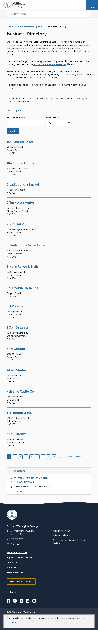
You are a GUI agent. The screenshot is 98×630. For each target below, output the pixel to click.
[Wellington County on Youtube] (34, 601)
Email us (15, 544)
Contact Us (12, 562)
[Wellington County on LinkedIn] (27, 601)
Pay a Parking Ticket (17, 552)
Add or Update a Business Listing (49, 64)
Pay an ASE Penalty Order (19, 557)
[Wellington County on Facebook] (8, 601)
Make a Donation (15, 572)
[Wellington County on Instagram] (15, 601)
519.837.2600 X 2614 (24, 482)
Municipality (52, 117)
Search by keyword (16, 117)
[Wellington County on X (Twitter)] (21, 601)
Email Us (18, 491)
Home (10, 26)
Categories (16, 110)
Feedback (11, 567)
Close (11, 622)
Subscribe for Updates (21, 581)
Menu (92, 7)
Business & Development (30, 26)
